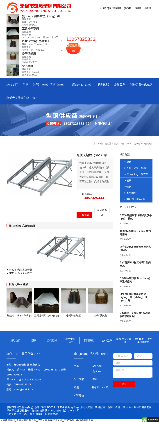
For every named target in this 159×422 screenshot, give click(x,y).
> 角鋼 (127, 186)
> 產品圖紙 (130, 193)
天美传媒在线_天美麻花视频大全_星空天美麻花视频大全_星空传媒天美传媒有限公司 (47, 420)
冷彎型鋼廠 (29, 53)
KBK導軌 (79, 395)
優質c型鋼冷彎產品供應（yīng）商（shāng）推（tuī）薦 (133, 297)
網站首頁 (12, 84)
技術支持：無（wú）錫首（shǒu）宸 (27, 414)
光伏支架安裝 (24, 269)
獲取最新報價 (73, 48)
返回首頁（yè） (102, 211)
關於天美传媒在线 (141, 84)
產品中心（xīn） (82, 84)
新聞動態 (103, 84)
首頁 (116, 143)
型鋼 (25, 84)
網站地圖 (53, 414)
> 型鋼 (127, 161)
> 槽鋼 (127, 180)
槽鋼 (94, 379)
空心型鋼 (27, 66)
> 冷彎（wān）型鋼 (135, 168)
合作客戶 (119, 84)
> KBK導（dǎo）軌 (135, 199)
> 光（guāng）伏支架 (136, 174)
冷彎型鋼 (52, 340)
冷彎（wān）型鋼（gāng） (50, 84)
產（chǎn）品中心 (131, 143)
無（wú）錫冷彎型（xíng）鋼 (41, 16)
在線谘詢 (84, 215)
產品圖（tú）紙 (100, 387)
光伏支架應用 (24, 273)
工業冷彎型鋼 (30, 28)
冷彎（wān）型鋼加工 (36, 41)
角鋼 (76, 387)
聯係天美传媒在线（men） (23, 97)
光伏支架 (148, 143)
